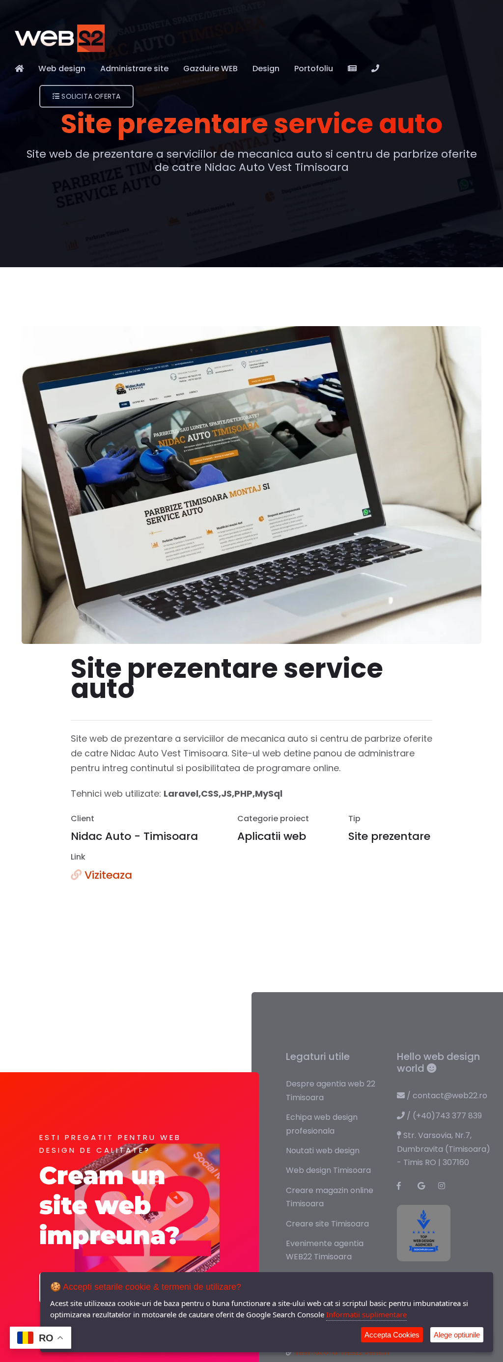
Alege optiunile (457, 1335)
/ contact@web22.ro (446, 1095)
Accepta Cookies (391, 1335)
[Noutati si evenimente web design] (352, 68)
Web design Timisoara (328, 1170)
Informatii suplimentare (366, 1314)
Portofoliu (313, 68)
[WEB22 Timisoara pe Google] (425, 1186)
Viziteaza (107, 875)
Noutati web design (323, 1150)
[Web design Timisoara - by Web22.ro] (60, 38)
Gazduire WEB (210, 68)
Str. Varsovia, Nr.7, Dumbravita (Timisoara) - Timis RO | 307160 (443, 1149)
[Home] (19, 68)
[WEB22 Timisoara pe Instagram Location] (445, 1186)
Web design (61, 68)
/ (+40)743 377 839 (443, 1115)
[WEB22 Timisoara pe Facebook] (404, 1186)
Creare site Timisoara (327, 1223)
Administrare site (134, 68)
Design (265, 68)
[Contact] (375, 68)
